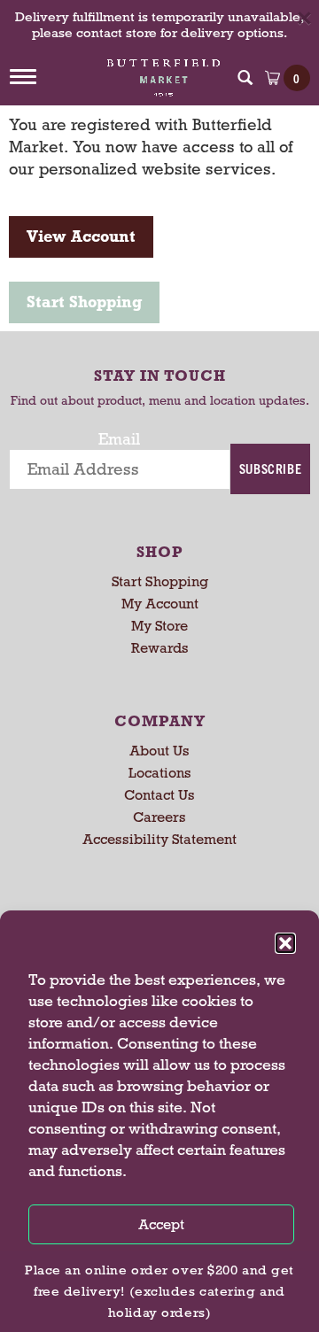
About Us (159, 750)
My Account (159, 603)
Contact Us (159, 794)
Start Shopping (84, 302)
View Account (81, 236)
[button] (285, 943)
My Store (159, 625)
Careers (159, 817)
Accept (161, 1224)
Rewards (160, 647)
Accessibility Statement (159, 839)
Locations (159, 772)
